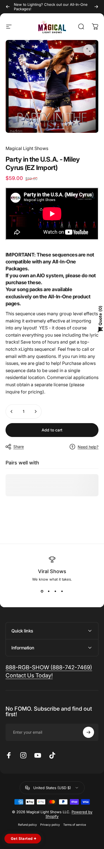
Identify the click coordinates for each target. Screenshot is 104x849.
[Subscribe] (88, 732)
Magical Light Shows (27, 148)
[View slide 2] (48, 591)
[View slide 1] (42, 591)
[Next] (96, 6)
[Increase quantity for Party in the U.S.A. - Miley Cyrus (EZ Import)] (35, 411)
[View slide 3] (55, 591)
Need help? (88, 446)
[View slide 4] (62, 591)
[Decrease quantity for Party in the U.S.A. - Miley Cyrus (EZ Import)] (11, 411)
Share (18, 446)
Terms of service (74, 825)
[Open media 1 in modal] (88, 49)
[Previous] (8, 6)
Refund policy (27, 825)
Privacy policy (50, 825)
